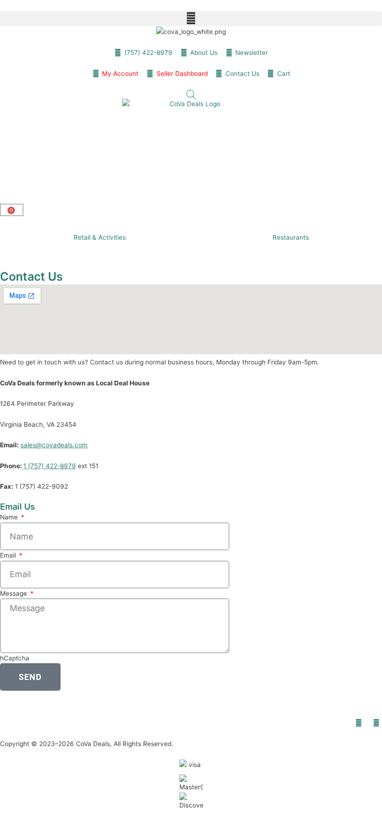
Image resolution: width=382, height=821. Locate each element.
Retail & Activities (100, 237)
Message (14, 593)
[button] (191, 19)
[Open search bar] (191, 94)
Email (9, 555)
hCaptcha (14, 658)
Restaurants (291, 237)
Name (10, 517)
